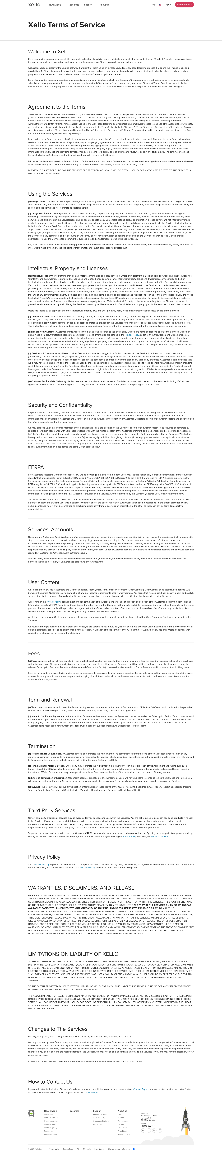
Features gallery (50, 1128)
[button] (157, 5)
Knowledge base (100, 1114)
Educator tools (50, 1124)
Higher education (51, 1121)
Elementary (48, 1114)
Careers (121, 1124)
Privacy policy (54, 1149)
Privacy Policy (132, 334)
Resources (74, 4)
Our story (122, 1114)
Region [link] (155, 5)
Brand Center (123, 1131)
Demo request (184, 4)
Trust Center (99, 1149)
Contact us (97, 1124)
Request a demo (50, 1134)
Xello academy (99, 1118)
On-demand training (101, 1121)
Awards (121, 1118)
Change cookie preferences (119, 1149)
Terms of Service (159, 836)
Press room (122, 1128)
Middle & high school (52, 1118)
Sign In (168, 5)
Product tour (49, 1131)
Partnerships (123, 1121)
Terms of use (68, 1149)
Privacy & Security (84, 1149)
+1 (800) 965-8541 (148, 1126)
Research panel (124, 1134)
